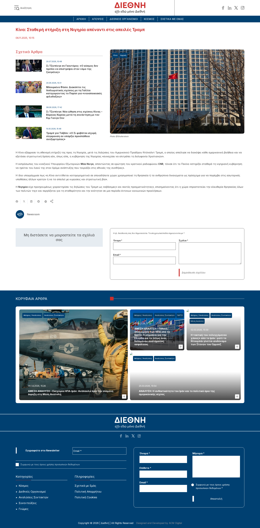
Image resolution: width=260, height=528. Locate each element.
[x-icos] (236, 8)
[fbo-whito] (120, 436)
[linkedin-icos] (229, 8)
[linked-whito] (126, 436)
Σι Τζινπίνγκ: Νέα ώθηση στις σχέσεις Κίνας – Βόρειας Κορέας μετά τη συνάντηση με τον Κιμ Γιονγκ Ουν (74, 114)
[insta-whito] (139, 436)
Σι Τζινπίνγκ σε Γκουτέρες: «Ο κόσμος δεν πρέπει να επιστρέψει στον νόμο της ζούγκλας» (72, 69)
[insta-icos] (242, 8)
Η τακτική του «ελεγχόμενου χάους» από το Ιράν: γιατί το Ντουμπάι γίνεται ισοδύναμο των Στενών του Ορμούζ (209, 339)
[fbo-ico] (223, 8)
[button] (17, 8)
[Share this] (16, 201)
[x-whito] (133, 436)
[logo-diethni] (130, 8)
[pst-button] (124, 396)
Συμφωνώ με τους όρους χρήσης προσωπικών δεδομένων (50, 464)
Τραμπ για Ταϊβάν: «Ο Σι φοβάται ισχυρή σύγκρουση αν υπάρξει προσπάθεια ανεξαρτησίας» (71, 136)
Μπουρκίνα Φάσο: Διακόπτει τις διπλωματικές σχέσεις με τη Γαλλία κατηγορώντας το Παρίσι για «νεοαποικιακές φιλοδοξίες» (74, 92)
